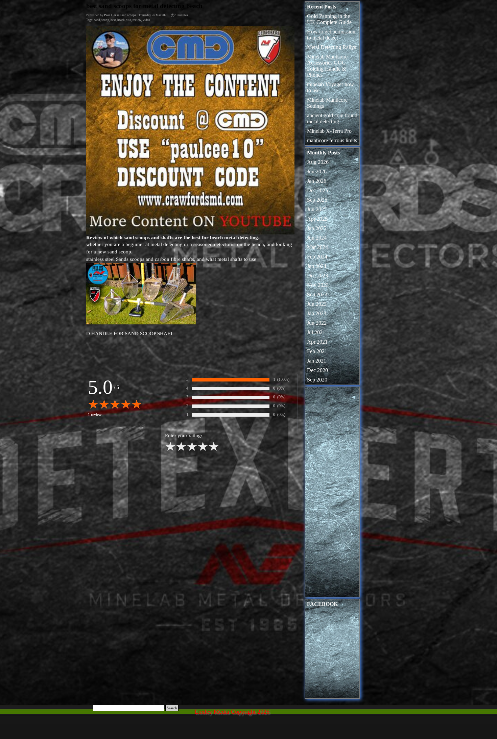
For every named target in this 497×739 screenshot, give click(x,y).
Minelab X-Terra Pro (329, 131)
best (113, 20)
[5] (213, 450)
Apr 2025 (317, 219)
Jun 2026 (317, 171)
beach (121, 20)
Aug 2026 (318, 162)
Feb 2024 (317, 257)
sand (97, 20)
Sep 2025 (317, 200)
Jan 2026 (316, 181)
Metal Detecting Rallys (331, 47)
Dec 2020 (317, 370)
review (137, 20)
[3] (192, 450)
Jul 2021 (316, 332)
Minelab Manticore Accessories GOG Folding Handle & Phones (327, 66)
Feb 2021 (317, 351)
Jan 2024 (316, 266)
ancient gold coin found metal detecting (332, 118)
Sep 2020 (317, 380)
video (146, 20)
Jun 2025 (317, 209)
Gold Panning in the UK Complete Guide (329, 19)
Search (172, 708)
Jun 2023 (317, 304)
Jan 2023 (316, 313)
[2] (181, 450)
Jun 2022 (317, 323)
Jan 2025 (316, 228)
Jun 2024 (317, 238)
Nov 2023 (318, 285)
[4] (202, 450)
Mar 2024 (317, 247)
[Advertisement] (332, 493)
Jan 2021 (316, 361)
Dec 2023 (317, 275)
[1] (170, 450)
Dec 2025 (317, 190)
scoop (105, 20)
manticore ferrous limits (332, 140)
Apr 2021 (317, 342)
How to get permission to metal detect (331, 35)
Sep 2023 (317, 294)
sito (128, 20)
